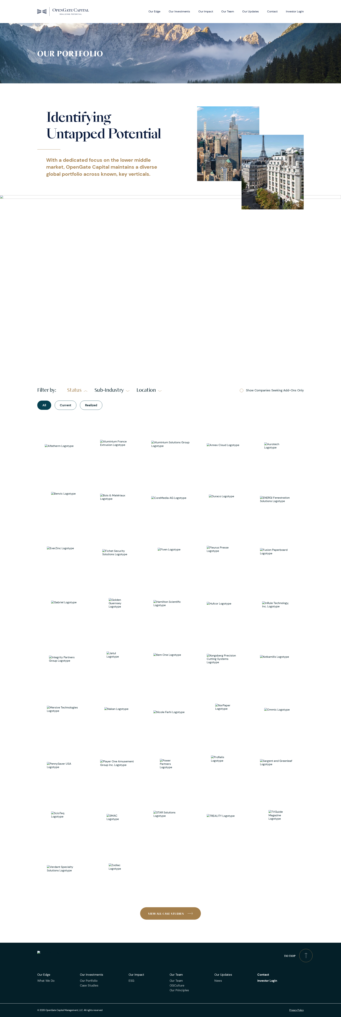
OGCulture (177, 985)
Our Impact (205, 11)
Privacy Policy (296, 1010)
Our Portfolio (89, 981)
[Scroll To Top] (306, 955)
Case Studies (89, 985)
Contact (272, 11)
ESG (131, 981)
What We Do (46, 981)
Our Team (227, 11)
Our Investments (179, 11)
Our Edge (154, 11)
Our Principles (179, 990)
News (218, 981)
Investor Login (295, 11)
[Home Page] (63, 11)
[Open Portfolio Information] (64, 446)
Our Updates (250, 11)
